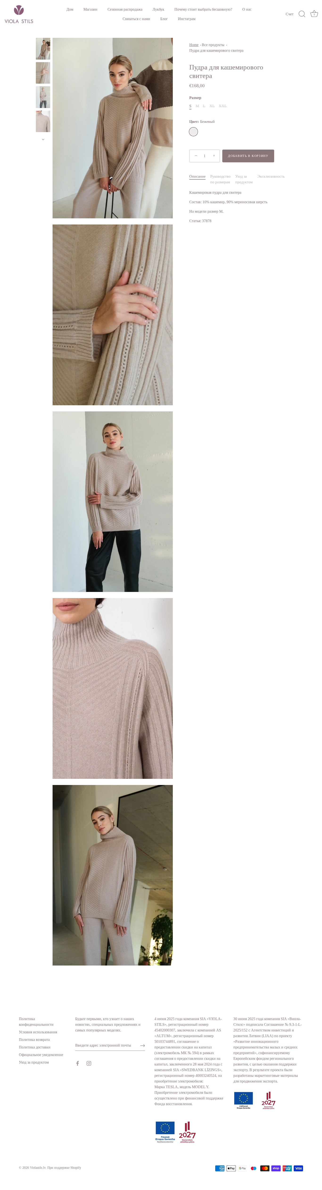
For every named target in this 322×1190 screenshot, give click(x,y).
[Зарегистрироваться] (142, 1045)
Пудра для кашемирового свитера (216, 50)
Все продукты (213, 45)
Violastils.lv (37, 1167)
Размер (195, 98)
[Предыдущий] (43, 33)
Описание (197, 176)
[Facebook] (77, 1063)
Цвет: (202, 122)
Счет (289, 14)
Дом (69, 9)
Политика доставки (34, 1047)
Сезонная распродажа (124, 9)
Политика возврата (34, 1040)
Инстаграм (186, 19)
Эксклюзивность (271, 176)
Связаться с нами (136, 19)
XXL (223, 106)
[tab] (199, 179)
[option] (43, 49)
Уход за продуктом (34, 1062)
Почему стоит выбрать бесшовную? (203, 9)
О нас (247, 9)
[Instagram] (89, 1063)
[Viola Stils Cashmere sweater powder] (43, 49)
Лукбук (158, 9)
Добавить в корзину (248, 156)
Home (193, 45)
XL (212, 106)
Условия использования (38, 1032)
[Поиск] (302, 14)
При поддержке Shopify (64, 1167)
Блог (164, 19)
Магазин (90, 9)
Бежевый (193, 132)
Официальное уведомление (41, 1055)
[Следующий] (43, 139)
